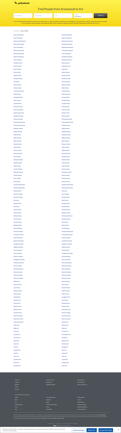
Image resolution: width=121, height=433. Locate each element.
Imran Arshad (65, 97)
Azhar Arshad (17, 88)
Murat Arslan (17, 219)
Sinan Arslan (65, 225)
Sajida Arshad (65, 150)
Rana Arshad (65, 141)
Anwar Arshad (66, 81)
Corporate (17, 382)
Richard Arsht (17, 191)
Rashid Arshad (18, 144)
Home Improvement (19, 404)
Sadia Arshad (65, 147)
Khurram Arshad (18, 109)
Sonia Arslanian (18, 272)
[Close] (118, 430)
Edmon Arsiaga (18, 194)
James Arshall (66, 175)
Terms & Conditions (53, 418)
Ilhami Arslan (17, 212)
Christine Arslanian (67, 234)
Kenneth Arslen (66, 278)
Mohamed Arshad (67, 119)
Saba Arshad (17, 147)
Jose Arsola (17, 287)
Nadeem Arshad (18, 128)
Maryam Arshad (18, 119)
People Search (49, 382)
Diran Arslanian (66, 237)
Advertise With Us (81, 382)
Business (48, 402)
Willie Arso (17, 281)
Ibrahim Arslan (66, 209)
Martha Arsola (18, 290)
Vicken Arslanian (18, 278)
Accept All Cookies (105, 430)
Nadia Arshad (65, 128)
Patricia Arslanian (67, 262)
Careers (16, 386)
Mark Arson (17, 303)
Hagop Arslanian (18, 247)
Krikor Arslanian (18, 256)
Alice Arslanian (18, 228)
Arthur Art (17, 325)
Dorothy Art (65, 344)
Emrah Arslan (65, 206)
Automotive (48, 399)
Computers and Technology (51, 404)
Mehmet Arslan (66, 212)
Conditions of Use (50, 423)
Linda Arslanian (66, 256)
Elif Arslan (16, 206)
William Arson (18, 309)
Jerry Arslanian (18, 250)
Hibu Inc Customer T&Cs (82, 384)
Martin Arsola (66, 290)
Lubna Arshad (66, 109)
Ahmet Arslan (66, 197)
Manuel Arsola (66, 287)
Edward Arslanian (19, 241)
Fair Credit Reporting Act (101, 414)
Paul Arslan (65, 222)
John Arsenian (18, 60)
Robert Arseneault (19, 44)
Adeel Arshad (17, 75)
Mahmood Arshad (19, 113)
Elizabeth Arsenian (67, 56)
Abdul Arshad (66, 72)
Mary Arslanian (66, 259)
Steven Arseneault (19, 50)
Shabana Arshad (18, 159)
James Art (64, 353)
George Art (65, 347)
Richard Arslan (18, 225)
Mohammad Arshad (19, 122)
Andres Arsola (66, 281)
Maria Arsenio (66, 63)
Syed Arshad (17, 166)
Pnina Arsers (17, 72)
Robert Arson (65, 306)
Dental (16, 399)
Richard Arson (18, 306)
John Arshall (17, 178)
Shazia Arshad (66, 159)
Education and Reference (82, 406)
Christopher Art (66, 334)
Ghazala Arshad (18, 97)
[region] (60, 430)
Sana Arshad (17, 156)
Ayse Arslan (65, 200)
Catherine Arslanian (67, 231)
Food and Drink (49, 409)
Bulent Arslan (17, 203)
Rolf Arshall (17, 181)
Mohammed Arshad (67, 122)
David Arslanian (18, 237)
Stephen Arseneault (67, 47)
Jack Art (16, 353)
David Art (16, 340)
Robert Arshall (66, 178)
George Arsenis (66, 66)
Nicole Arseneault (67, 35)
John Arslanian (18, 253)
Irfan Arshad (17, 100)
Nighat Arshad (66, 138)
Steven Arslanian (66, 272)
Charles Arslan (66, 203)
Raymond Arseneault (20, 41)
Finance (47, 406)
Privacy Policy (58, 423)
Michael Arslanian (19, 262)
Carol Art (16, 331)
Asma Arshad (17, 84)
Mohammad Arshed (19, 184)
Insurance (79, 399)
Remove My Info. (60, 418)
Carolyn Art (65, 331)
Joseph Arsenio (18, 63)
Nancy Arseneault (19, 35)
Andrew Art (65, 322)
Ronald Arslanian (18, 269)
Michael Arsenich (67, 60)
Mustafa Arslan (66, 219)
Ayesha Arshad (66, 84)
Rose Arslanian (66, 269)
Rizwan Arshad (66, 144)
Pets (16, 402)
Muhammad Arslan (67, 216)
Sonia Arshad (65, 163)
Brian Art (64, 328)
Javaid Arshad (66, 100)
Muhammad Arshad (19, 125)
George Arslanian (18, 244)
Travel (16, 406)
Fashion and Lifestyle (81, 409)
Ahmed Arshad (66, 78)
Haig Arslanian (66, 247)
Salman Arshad (18, 153)
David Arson (17, 297)
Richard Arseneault (67, 41)
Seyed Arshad (65, 156)
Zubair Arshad (18, 175)
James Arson (17, 300)
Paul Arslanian (18, 266)
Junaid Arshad (66, 103)
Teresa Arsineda (18, 197)
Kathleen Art (65, 362)
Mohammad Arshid (19, 187)
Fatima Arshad (66, 94)
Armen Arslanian (18, 231)
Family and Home (80, 402)
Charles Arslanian (19, 234)
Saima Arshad (17, 150)
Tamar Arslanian (66, 275)
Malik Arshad (65, 113)
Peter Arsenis (17, 69)
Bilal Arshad (65, 88)
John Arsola (65, 284)
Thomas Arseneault (67, 50)
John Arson (65, 300)
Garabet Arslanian (67, 241)
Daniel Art (65, 337)
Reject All (91, 430)
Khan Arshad (65, 106)
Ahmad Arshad (18, 78)
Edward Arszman (18, 319)
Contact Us (17, 389)
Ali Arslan (16, 200)
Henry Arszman (66, 319)
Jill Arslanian (65, 250)
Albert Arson (65, 294)
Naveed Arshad (66, 134)
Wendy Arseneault (19, 53)
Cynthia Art (17, 337)
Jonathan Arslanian (67, 253)
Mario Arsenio (18, 66)
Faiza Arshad (17, 94)
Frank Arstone (18, 312)
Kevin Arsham (66, 181)
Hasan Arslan (17, 209)
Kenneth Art (17, 365)
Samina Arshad (66, 153)
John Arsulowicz (18, 315)
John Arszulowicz (18, 322)
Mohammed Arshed (67, 184)
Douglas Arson (66, 297)
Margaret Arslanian (19, 259)
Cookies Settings (78, 430)
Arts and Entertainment (50, 397)
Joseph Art (65, 359)
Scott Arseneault (18, 47)
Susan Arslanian (18, 275)
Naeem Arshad (18, 131)
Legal (16, 409)
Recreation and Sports (81, 404)
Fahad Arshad (66, 91)
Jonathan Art (17, 359)
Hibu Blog (17, 384)
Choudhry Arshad (19, 91)
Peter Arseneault (66, 38)
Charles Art (17, 334)
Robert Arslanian (66, 266)
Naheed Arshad (66, 131)
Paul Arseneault (18, 38)
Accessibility (75, 423)
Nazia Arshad (17, 138)
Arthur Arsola (17, 284)
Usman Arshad (18, 169)
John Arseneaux (66, 53)
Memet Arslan (18, 216)
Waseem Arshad (18, 172)
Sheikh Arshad (18, 163)
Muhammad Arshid (67, 187)
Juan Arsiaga (65, 194)
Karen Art (16, 362)
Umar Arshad (65, 166)
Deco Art (16, 344)
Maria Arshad (65, 116)
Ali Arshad (17, 81)
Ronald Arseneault (67, 44)
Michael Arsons (66, 309)
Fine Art (16, 347)
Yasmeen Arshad (66, 172)
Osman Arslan (18, 222)
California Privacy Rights (66, 423)
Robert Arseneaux (19, 56)
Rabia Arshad (17, 141)
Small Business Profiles (50, 384)
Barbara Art (65, 325)
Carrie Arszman (66, 315)
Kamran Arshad (18, 106)
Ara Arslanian (65, 228)
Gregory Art (17, 350)
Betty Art (16, 328)
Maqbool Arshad (18, 116)
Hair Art (64, 350)
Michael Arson (66, 303)
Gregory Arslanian (67, 244)
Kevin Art (64, 365)
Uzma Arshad (65, 169)
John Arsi (64, 191)
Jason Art (16, 356)
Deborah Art (65, 340)
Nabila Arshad (66, 125)
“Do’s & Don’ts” (44, 418)
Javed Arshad (17, 103)
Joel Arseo (65, 69)
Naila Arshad (17, 134)
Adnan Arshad (66, 75)
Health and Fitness (81, 397)
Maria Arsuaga (66, 312)
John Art (64, 356)
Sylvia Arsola (17, 294)
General (16, 397)
